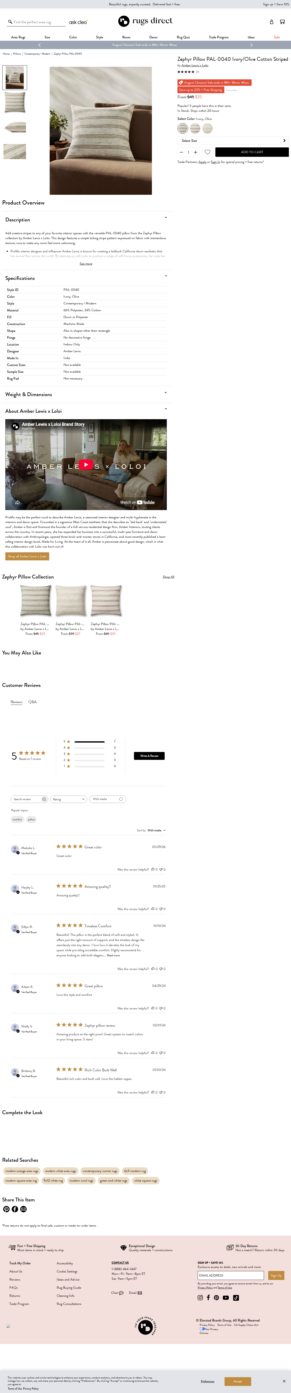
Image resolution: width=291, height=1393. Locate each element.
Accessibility (65, 1263)
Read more (113, 955)
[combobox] (68, 799)
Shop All (168, 576)
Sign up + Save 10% (276, 4)
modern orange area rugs (22, 1170)
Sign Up (276, 1275)
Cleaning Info (66, 1295)
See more (86, 263)
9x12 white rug (53, 1180)
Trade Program (219, 37)
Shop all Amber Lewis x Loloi (27, 556)
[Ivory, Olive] (182, 128)
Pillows (17, 54)
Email (132, 1292)
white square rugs (145, 1180)
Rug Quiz (183, 37)
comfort (17, 819)
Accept (238, 1381)
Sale (277, 37)
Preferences (207, 1381)
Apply (202, 162)
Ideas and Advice (68, 1279)
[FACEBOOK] (208, 1297)
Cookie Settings (67, 1271)
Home (6, 54)
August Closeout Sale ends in (131, 44)
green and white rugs (113, 1180)
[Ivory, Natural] (207, 128)
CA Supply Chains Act (246, 1325)
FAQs (13, 1287)
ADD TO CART (252, 152)
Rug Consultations (69, 1303)
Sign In (215, 162)
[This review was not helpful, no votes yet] (160, 869)
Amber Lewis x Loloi (195, 65)
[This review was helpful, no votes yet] (152, 869)
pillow (31, 819)
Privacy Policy (205, 1288)
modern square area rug (21, 1180)
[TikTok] (236, 1297)
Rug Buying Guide (69, 1287)
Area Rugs (18, 37)
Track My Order (20, 1263)
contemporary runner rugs (100, 1170)
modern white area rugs (60, 1170)
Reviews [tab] (16, 702)
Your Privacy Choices (209, 1331)
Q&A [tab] (32, 702)
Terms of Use (225, 1288)
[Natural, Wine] (195, 128)
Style (99, 37)
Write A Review (149, 756)
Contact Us (120, 1262)
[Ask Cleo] (79, 21)
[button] (282, 22)
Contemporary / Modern (37, 54)
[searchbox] (25, 799)
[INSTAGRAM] (200, 1297)
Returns (14, 1295)
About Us (15, 1271)
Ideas (251, 37)
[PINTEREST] (216, 1297)
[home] (145, 26)
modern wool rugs (81, 1180)
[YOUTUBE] (226, 1297)
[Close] (284, 1381)
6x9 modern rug (135, 1170)
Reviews (14, 1279)
